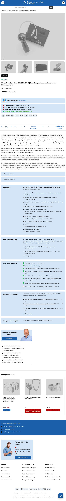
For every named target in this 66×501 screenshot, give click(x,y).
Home (3, 10)
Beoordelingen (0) (9, 179)
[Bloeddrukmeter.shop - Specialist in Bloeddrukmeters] (33, 2)
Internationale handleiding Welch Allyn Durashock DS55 (40, 304)
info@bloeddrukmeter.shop (22, 449)
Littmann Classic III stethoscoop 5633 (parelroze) (33, 397)
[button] (2, 2)
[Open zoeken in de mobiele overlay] (33, 7)
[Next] (61, 36)
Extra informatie (9, 174)
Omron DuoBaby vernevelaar (53, 397)
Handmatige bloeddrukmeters (27, 10)
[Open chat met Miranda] (60, 495)
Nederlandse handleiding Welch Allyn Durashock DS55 (40, 299)
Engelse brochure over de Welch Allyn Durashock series (40, 308)
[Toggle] (2, 174)
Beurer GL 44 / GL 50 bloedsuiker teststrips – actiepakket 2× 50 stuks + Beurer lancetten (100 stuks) (11, 399)
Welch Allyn (8, 88)
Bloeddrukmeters (12, 10)
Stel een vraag (22, 100)
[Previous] (4, 36)
